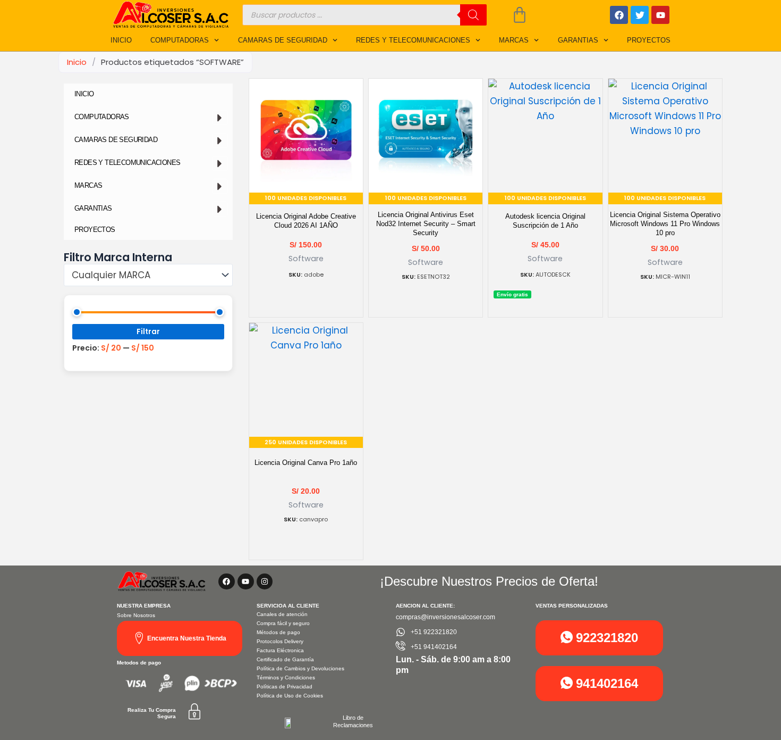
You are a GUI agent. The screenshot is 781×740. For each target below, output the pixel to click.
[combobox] (148, 275)
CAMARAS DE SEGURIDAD (282, 40)
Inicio (77, 62)
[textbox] (143, 275)
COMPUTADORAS (179, 40)
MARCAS (514, 40)
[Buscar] (473, 15)
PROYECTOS (648, 40)
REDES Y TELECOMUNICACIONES (413, 40)
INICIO (121, 40)
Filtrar (148, 332)
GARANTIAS (578, 40)
